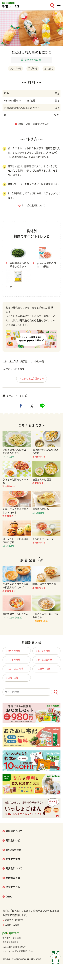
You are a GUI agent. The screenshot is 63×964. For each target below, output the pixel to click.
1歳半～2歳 (44, 669)
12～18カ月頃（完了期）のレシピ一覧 (23, 361)
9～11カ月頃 (45, 660)
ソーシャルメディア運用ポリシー (18, 951)
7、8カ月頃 (14, 660)
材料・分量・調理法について (33, 124)
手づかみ (32, 68)
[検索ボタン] (55, 692)
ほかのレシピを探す (14, 369)
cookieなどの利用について (15, 947)
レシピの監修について (34, 205)
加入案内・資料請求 (12, 938)
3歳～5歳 (13, 678)
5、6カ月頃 (44, 651)
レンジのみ (15, 68)
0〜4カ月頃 (14, 651)
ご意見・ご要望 (12, 925)
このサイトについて (14, 920)
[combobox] (31, 692)
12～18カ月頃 (15, 669)
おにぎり (49, 68)
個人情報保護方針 (11, 942)
